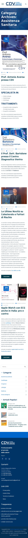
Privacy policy (6, 490)
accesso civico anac (6, 508)
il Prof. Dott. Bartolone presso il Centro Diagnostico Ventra (14, 156)
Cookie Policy (6, 493)
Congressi (3, 383)
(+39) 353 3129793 (7, 475)
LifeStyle (3, 387)
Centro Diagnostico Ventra (8, 148)
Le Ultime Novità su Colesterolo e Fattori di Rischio (12, 214)
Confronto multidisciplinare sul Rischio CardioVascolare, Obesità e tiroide (17, 407)
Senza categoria (5, 394)
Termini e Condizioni (8, 496)
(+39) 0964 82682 (6, 473)
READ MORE (6, 276)
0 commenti (10, 150)
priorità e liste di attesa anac (8, 519)
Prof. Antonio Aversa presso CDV (13, 78)
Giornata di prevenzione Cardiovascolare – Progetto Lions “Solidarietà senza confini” (17, 424)
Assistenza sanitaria (12, 72)
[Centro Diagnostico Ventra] (14, 4)
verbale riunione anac (7, 521)
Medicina (19, 72)
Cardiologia (4, 380)
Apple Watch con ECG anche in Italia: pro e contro (13, 311)
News (4, 499)
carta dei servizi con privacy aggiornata (11, 511)
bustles (4, 72)
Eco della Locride (16, 270)
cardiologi (8, 323)
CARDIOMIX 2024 (13, 415)
